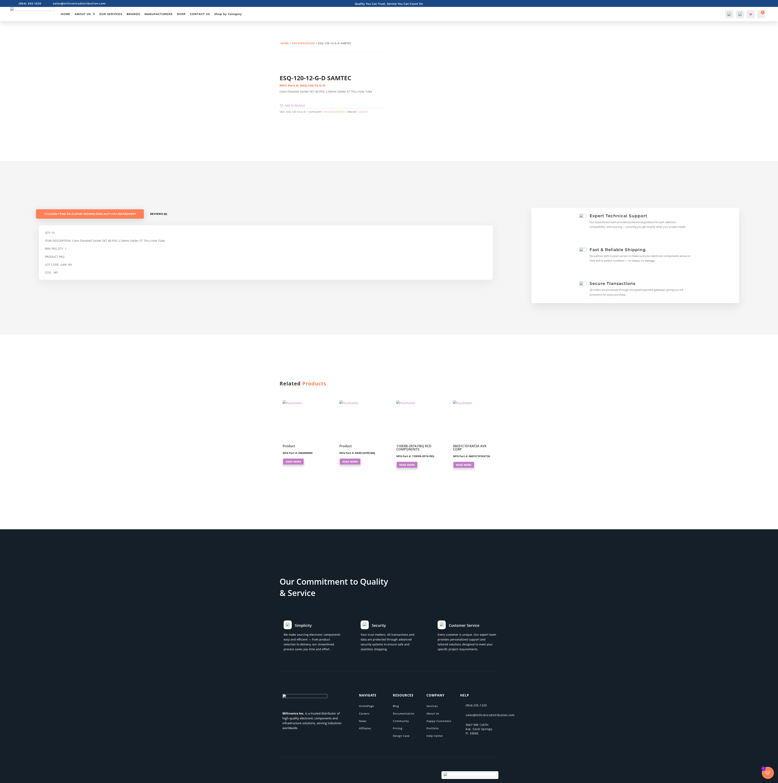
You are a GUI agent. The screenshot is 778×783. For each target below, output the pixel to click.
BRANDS (133, 14)
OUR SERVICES (110, 14)
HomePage (366, 706)
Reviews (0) (158, 213)
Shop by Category (228, 14)
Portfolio (432, 728)
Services (432, 706)
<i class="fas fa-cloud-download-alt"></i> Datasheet (90, 214)
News (363, 721)
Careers (364, 713)
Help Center (434, 736)
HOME (65, 14)
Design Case (401, 736)
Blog (396, 706)
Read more (293, 461)
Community (401, 721)
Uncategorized (303, 43)
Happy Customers (438, 721)
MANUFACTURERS (158, 14)
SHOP (181, 14)
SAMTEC (363, 111)
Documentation (404, 713)
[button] (292, 105)
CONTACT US (200, 14)
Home (285, 43)
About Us (432, 713)
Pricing (397, 728)
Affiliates (365, 728)
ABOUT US (83, 14)
